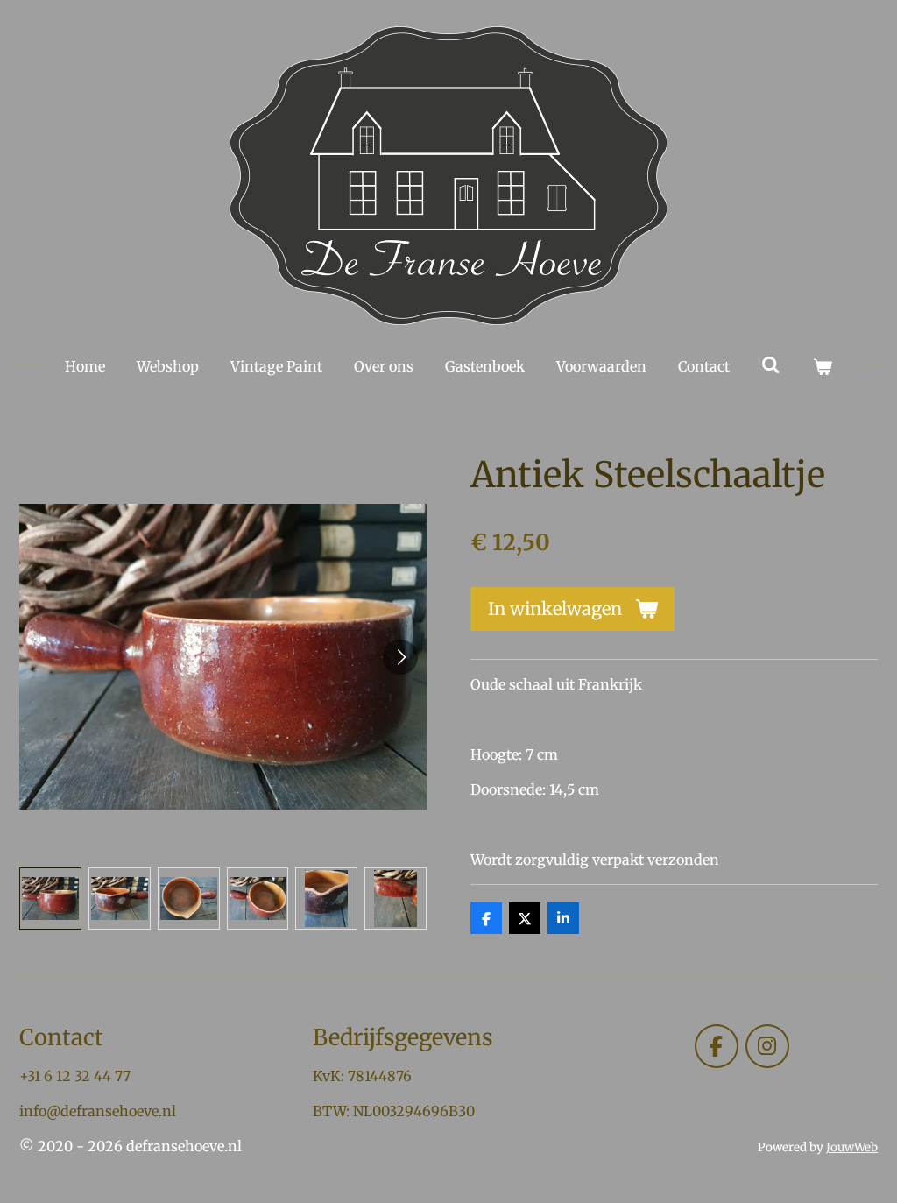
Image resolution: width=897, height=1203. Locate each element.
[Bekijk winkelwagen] (823, 366)
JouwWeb (852, 1147)
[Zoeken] (771, 364)
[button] (50, 898)
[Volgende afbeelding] (400, 657)
